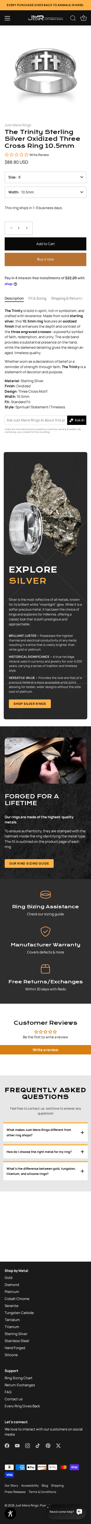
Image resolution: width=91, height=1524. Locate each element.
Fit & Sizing (37, 298)
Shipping (57, 1485)
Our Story (11, 1485)
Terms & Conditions (42, 1492)
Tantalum (12, 1319)
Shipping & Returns (67, 298)
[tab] (16, 298)
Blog (45, 1485)
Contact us (14, 1399)
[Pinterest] (48, 1445)
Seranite (11, 1305)
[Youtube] (17, 1445)
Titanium (12, 1326)
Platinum (12, 1291)
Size (11, 177)
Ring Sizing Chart (18, 1378)
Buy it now (45, 259)
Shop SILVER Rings (30, 704)
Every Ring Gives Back (22, 1406)
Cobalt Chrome (17, 1298)
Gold (8, 1277)
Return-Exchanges (20, 1385)
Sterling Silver (16, 1333)
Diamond (12, 1284)
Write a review (45, 1049)
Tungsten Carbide (19, 1312)
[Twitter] (58, 1445)
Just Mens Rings (18, 125)
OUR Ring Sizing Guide (29, 863)
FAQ (8, 1392)
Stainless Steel (17, 1340)
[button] (7, 18)
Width (13, 192)
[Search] (73, 19)
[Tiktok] (37, 1445)
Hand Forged (15, 1347)
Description (14, 298)
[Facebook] (7, 1445)
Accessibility (30, 1485)
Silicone (11, 1354)
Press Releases (15, 1492)
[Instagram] (27, 1445)
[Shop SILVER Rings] (45, 585)
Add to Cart (45, 243)
